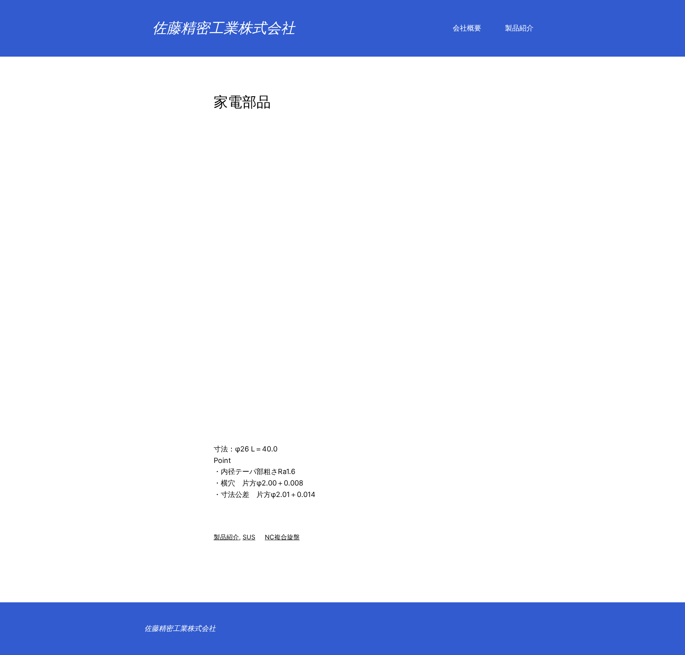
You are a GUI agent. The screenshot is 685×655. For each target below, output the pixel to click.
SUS (249, 537)
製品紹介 (226, 537)
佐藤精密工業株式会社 (223, 28)
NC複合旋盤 (282, 537)
